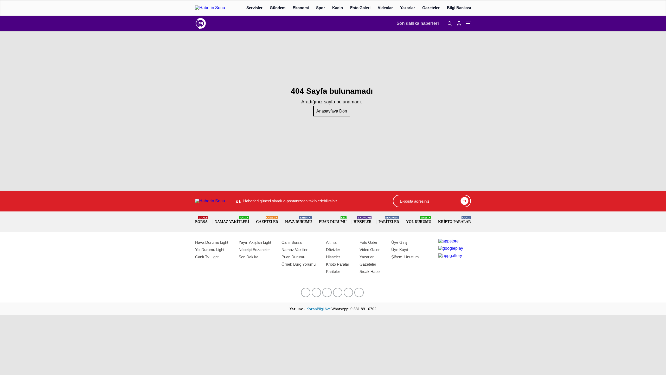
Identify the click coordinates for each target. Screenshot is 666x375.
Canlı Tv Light (207, 257)
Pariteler (389, 220)
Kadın (337, 7)
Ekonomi (301, 7)
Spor (320, 7)
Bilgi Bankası (459, 7)
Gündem (277, 7)
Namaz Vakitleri (232, 220)
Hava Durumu (298, 220)
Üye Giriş (399, 242)
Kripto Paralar (454, 220)
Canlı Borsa (291, 242)
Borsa (201, 220)
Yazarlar (407, 7)
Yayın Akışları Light (255, 242)
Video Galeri (370, 249)
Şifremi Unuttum (405, 257)
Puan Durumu (333, 220)
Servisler (254, 7)
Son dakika (417, 23)
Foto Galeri (360, 7)
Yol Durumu (418, 220)
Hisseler (363, 220)
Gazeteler (431, 7)
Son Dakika (248, 257)
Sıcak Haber (370, 271)
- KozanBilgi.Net (317, 309)
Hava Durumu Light (211, 242)
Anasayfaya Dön (331, 111)
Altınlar (332, 242)
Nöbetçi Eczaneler (254, 249)
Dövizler (333, 249)
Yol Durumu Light (209, 249)
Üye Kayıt (399, 249)
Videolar (385, 7)
